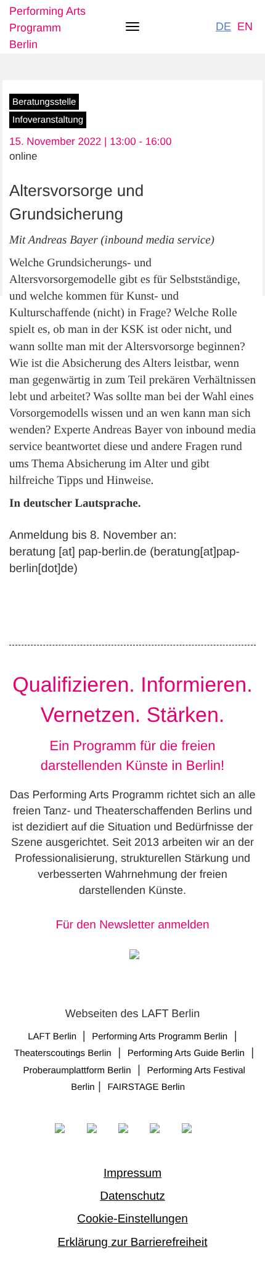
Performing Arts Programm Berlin (47, 28)
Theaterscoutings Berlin (63, 1053)
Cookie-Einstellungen (132, 1219)
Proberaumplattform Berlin (77, 1070)
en (245, 26)
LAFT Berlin (53, 1036)
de (223, 26)
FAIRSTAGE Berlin (147, 1087)
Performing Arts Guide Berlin (186, 1053)
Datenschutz (132, 1196)
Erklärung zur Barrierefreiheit (133, 1242)
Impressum (132, 1173)
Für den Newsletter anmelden (132, 925)
